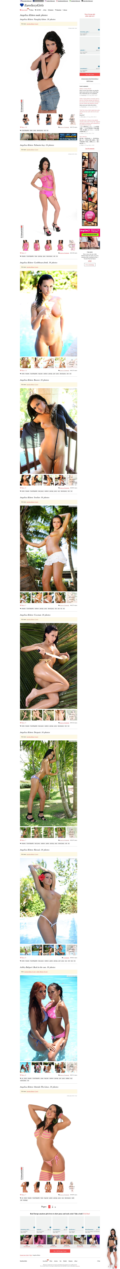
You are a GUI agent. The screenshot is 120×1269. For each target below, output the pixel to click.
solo (45, 130)
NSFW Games (90, 81)
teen (59, 608)
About (65, 10)
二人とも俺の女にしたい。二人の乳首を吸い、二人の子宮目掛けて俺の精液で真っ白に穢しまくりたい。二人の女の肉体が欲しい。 (89, 129)
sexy (59, 491)
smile (73, 1198)
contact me (77, 1266)
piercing (40, 256)
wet (70, 373)
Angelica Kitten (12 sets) (32, 24)
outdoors (46, 373)
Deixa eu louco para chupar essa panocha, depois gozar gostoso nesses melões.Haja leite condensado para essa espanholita (89, 92)
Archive (39, 10)
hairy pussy (41, 491)
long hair (40, 373)
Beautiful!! (82, 115)
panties (47, 843)
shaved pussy (40, 130)
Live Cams (24, 10)
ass (22, 1078)
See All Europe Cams (60, 1251)
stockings (25, 1200)
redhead (67, 1078)
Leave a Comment (64, 127)
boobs (23, 373)
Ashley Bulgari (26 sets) (42, 971)
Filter (31, 10)
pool (54, 373)
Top (45, 10)
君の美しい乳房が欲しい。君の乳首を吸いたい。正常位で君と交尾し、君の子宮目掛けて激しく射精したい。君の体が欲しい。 (89, 141)
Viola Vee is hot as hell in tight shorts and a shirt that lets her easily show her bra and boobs (90, 111)
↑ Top (98, 1261)
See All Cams (90, 74)
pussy (34, 130)
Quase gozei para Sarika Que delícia (88, 105)
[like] (20, 127)
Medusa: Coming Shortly (85, 88)
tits (47, 130)
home (31, 130)
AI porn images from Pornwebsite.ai (89, 79)
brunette (24, 256)
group (42, 1078)
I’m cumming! (90, 265)
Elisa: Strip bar (83, 136)
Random (58, 10)
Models (51, 10)
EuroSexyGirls (34, 5)
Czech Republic (25, 130)
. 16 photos (38, 19)
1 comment (66, 957)
